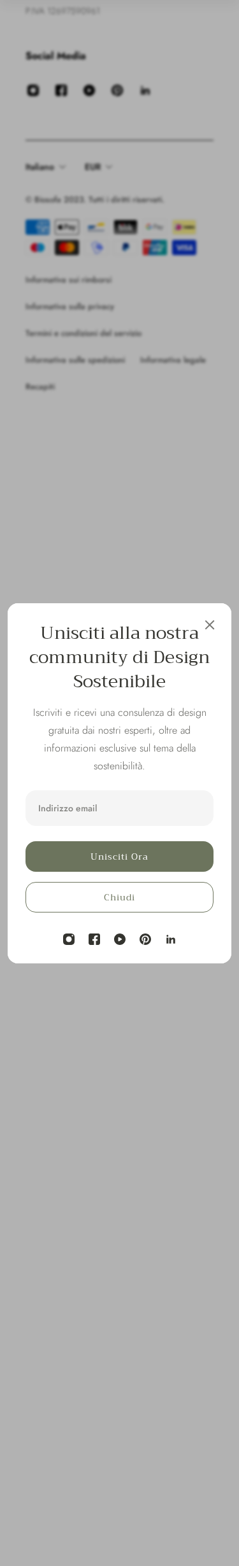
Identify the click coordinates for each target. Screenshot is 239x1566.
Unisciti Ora (119, 856)
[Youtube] (119, 939)
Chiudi (119, 897)
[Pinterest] (145, 939)
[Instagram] (68, 939)
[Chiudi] (209, 624)
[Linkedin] (170, 939)
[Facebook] (94, 939)
